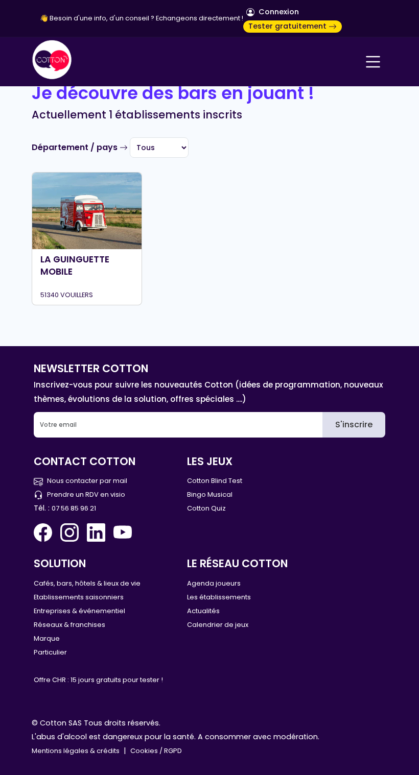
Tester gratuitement (288, 26)
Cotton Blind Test (214, 481)
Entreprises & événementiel (79, 611)
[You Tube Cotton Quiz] (122, 532)
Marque (47, 638)
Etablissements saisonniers (79, 597)
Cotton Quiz (206, 508)
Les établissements (219, 597)
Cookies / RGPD (156, 751)
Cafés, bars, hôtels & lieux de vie (87, 583)
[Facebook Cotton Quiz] (45, 532)
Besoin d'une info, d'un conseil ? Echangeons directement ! (146, 18)
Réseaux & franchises (69, 624)
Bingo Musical (209, 494)
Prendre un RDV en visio (86, 494)
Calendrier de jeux (217, 624)
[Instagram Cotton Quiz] (69, 532)
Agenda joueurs (214, 583)
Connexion (278, 12)
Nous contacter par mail (87, 481)
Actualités (203, 611)
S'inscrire (354, 424)
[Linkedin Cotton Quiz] (96, 532)
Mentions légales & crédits (76, 751)
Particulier (50, 652)
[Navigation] (373, 61)
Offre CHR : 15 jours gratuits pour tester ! (98, 680)
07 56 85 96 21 (74, 508)
